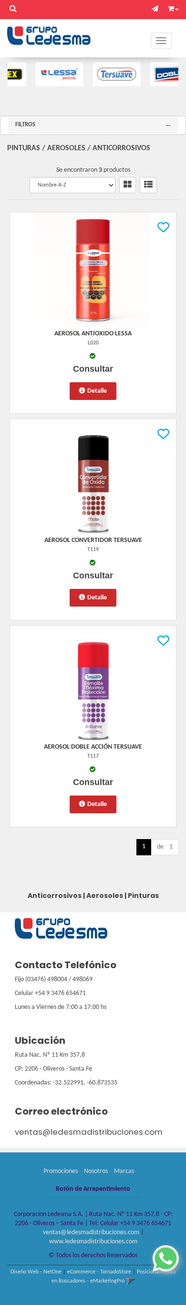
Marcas (124, 1171)
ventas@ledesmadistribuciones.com (89, 1132)
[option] (46, 74)
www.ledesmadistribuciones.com (93, 1241)
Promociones (60, 1171)
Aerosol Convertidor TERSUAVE (93, 540)
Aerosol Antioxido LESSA (93, 333)
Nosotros (96, 1171)
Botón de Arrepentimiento (93, 1189)
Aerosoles (66, 148)
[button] (157, 9)
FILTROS (25, 125)
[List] (148, 185)
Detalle (97, 391)
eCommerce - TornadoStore (99, 1272)
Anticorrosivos (121, 148)
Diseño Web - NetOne (36, 1272)
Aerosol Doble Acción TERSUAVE (93, 747)
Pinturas (23, 148)
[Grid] (127, 185)
